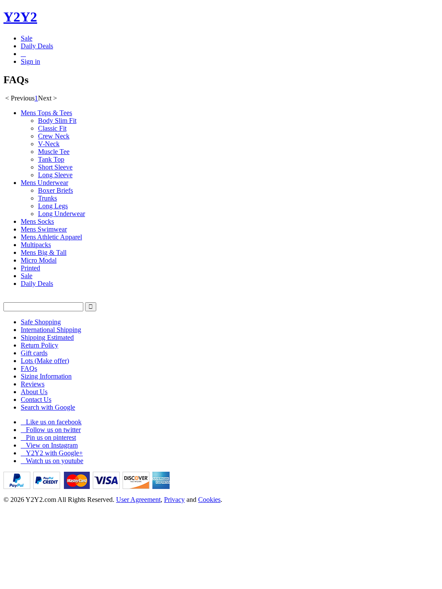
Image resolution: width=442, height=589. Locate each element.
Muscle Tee (53, 151)
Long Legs (53, 206)
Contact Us (36, 399)
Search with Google (48, 407)
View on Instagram (49, 445)
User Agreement (138, 499)
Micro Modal (39, 260)
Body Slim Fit (57, 120)
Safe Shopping (41, 322)
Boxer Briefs (55, 190)
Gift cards (34, 353)
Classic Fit (52, 128)
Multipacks (36, 244)
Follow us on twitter (51, 429)
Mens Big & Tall (43, 252)
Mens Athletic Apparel (51, 237)
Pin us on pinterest (48, 437)
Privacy (174, 499)
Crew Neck (53, 136)
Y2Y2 (20, 17)
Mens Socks (37, 221)
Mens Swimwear (44, 229)
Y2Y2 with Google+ (52, 453)
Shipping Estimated (47, 337)
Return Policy (39, 345)
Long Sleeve (55, 175)
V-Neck (49, 143)
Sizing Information (46, 376)
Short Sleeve (55, 167)
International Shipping (51, 329)
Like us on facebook (51, 422)
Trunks (47, 198)
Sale (26, 38)
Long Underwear (61, 213)
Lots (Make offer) (45, 360)
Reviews (32, 384)
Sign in (30, 61)
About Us (34, 391)
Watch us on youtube (52, 460)
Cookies (209, 499)
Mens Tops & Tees (46, 112)
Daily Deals (37, 46)
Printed (30, 268)
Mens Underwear (44, 182)
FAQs (29, 368)
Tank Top (51, 159)
